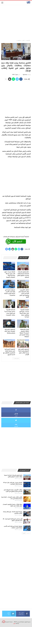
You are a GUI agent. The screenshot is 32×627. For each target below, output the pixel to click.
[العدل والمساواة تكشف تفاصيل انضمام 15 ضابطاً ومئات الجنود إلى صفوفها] (23, 323)
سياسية (27, 262)
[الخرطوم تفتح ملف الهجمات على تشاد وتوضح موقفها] (9, 323)
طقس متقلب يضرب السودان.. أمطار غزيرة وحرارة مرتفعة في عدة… (11, 498)
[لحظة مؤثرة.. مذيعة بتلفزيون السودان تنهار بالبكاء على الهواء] (27, 506)
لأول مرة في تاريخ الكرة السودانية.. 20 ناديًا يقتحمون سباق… (12, 519)
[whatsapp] (16, 240)
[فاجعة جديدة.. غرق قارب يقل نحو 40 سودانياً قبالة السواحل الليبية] (9, 266)
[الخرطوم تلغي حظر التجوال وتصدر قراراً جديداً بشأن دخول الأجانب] (23, 343)
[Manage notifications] (3, 621)
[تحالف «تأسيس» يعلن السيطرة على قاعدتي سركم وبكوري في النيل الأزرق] (23, 284)
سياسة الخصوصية (8, 622)
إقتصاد (13, 300)
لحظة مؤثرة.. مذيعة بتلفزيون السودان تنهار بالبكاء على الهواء (12, 505)
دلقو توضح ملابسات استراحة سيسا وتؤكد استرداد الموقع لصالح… (13, 476)
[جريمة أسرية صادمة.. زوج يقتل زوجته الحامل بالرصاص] (27, 513)
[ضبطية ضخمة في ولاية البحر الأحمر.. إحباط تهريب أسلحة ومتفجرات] (9, 284)
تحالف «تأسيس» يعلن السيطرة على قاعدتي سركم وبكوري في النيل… (13, 490)
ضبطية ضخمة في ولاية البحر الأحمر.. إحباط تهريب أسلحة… (12, 527)
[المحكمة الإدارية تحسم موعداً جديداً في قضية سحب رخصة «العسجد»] (9, 304)
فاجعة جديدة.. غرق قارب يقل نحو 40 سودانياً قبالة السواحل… (12, 483)
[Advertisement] (16, 22)
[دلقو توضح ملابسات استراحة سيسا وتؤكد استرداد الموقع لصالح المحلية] (23, 266)
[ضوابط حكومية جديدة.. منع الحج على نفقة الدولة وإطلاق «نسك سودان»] (23, 304)
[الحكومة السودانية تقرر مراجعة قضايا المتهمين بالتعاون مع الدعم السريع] (9, 343)
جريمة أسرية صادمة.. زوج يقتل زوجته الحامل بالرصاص (12, 512)
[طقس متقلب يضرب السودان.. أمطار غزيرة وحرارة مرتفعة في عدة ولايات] (27, 499)
